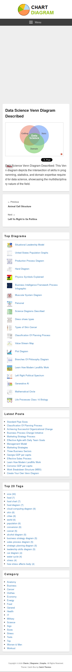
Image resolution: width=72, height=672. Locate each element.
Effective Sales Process (19, 458)
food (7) (11, 497)
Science (11, 622)
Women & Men (14, 644)
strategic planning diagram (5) (22, 545)
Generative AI (22, 383)
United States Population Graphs (31, 252)
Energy (10, 600)
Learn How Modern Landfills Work (32, 367)
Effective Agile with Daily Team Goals (26, 440)
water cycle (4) (14, 556)
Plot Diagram (21, 351)
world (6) (11, 519)
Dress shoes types (24, 319)
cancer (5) (12, 530)
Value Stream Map (24, 343)
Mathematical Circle (25, 391)
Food (9, 604)
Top (9, 640)
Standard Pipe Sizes (17, 421)
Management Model (17, 443)
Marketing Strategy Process (21, 436)
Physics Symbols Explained (29, 276)
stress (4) (12, 560)
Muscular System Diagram (28, 295)
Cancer (10, 589)
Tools (9, 637)
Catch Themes (45, 667)
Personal (19, 303)
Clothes (11, 593)
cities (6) (11, 516)
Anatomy (11, 582)
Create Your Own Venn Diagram (23, 473)
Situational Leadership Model (29, 244)
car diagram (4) (14, 552)
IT (8, 615)
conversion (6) (14, 527)
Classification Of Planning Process (32, 335)
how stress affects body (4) (20, 564)
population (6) (14, 523)
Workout (11, 648)
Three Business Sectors (19, 451)
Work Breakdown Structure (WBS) (24, 469)
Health (10, 611)
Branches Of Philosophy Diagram (32, 359)
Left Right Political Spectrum (29, 375)
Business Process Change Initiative (25, 432)
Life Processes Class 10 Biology (31, 399)
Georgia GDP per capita (19, 454)
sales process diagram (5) (20, 541)
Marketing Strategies (17, 447)
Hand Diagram (22, 268)
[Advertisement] (36, 63)
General (11, 607)
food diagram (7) (15, 505)
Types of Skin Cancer (26, 327)
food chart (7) (13, 501)
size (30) (11, 494)
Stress (10, 633)
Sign (9, 626)
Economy (12, 596)
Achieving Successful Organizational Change (30, 429)
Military (10, 618)
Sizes (10, 629)
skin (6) (11, 512)
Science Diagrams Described (29, 311)
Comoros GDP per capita (19, 465)
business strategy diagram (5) (22, 538)
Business (11, 585)
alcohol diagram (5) (16, 534)
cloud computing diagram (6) (21, 508)
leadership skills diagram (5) (21, 549)
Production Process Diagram (29, 260)
